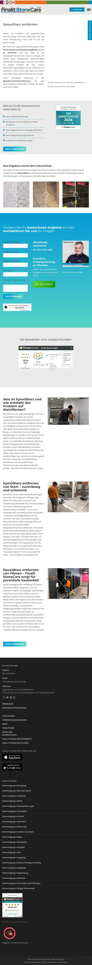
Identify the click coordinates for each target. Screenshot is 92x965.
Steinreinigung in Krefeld (13, 816)
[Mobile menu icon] (89, 9)
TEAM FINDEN (8, 728)
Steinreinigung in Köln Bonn (14, 821)
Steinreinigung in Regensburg (15, 873)
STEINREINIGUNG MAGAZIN (14, 720)
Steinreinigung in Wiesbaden (14, 842)
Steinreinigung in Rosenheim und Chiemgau (21, 883)
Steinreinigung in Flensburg (14, 785)
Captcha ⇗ (25, 310)
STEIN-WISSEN (8, 716)
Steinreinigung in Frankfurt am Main (17, 831)
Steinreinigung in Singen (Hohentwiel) (18, 888)
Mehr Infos (66, 348)
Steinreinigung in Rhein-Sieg (14, 826)
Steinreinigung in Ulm (11, 852)
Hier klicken (19, 308)
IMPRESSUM (7, 704)
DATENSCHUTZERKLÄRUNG (14, 708)
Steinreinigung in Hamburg (14, 796)
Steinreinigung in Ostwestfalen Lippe (18, 806)
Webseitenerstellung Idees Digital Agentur (46, 959)
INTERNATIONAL (9, 735)
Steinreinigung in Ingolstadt (14, 867)
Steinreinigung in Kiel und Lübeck (16, 790)
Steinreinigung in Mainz (12, 837)
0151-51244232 (46, 284)
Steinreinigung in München (13, 878)
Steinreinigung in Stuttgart (13, 847)
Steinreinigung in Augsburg (14, 857)
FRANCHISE (7, 732)
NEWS (5, 724)
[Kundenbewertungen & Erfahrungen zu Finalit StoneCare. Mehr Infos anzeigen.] (12, 916)
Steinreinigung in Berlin (12, 801)
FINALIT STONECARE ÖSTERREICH (17, 739)
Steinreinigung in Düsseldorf (14, 811)
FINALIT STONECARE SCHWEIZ (15, 743)
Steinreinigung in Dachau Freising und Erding (21, 862)
